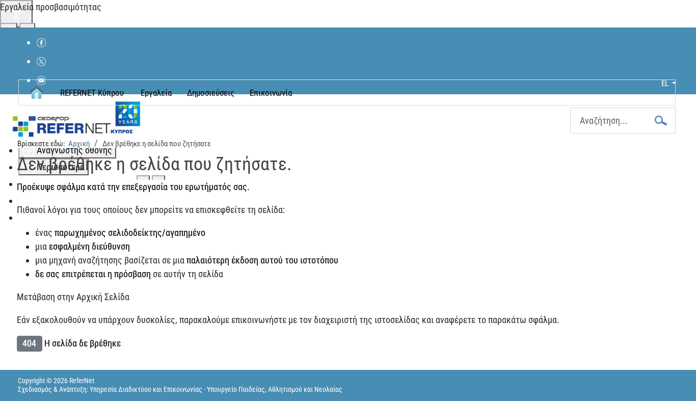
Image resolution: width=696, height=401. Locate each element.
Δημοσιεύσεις (210, 93)
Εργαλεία (156, 93)
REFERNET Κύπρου (92, 93)
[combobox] (623, 120)
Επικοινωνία (271, 93)
